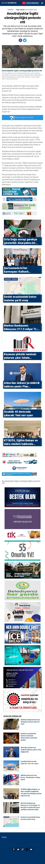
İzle (24, 3)
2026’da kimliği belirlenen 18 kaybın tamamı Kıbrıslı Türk (30, 722)
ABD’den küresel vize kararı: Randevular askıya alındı (30, 777)
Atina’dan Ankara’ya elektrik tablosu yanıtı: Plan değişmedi (31, 750)
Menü (42, 3)
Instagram (22, 849)
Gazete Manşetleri (33, 3)
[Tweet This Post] (25, 40)
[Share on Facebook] (20, 40)
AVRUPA (10, 10)
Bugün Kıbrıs (9, 3)
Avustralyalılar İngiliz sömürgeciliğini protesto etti (22, 71)
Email (31, 849)
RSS (27, 849)
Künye (4, 837)
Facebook (14, 849)
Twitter (18, 849)
